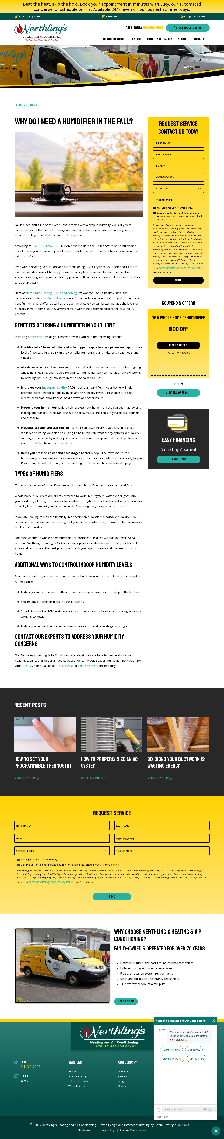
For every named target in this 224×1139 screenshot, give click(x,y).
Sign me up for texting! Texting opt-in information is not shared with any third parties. (179, 216)
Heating (72, 1071)
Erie (131, 230)
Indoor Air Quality (78, 1081)
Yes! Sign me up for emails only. (175, 207)
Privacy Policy (195, 267)
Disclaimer (85, 1130)
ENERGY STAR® (42, 246)
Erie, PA (27, 666)
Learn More (178, 459)
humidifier (37, 337)
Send (178, 280)
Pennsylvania (56, 298)
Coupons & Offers (195, 16)
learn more (126, 1001)
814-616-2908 (153, 27)
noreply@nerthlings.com (172, 267)
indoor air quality (54, 387)
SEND (112, 897)
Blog (121, 1081)
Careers (122, 1076)
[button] (175, 384)
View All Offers (177, 393)
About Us (123, 1071)
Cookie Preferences (133, 1130)
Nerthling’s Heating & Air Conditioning (51, 293)
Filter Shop (113, 16)
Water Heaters (76, 1086)
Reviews (123, 1086)
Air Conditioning (77, 1076)
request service (88, 666)
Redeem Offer (177, 345)
